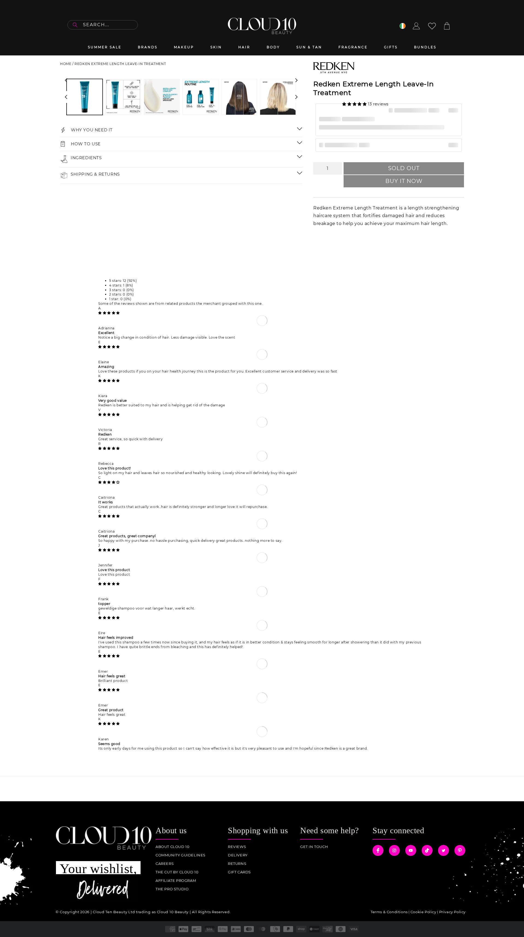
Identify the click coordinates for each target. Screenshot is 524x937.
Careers (165, 863)
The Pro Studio (172, 889)
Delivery (238, 855)
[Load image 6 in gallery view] (278, 97)
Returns (237, 863)
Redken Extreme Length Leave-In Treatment (120, 64)
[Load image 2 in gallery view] (123, 97)
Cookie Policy (423, 912)
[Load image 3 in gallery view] (162, 97)
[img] (109, 313)
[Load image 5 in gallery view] (239, 97)
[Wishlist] (432, 26)
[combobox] (102, 24)
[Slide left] (66, 97)
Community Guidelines (181, 855)
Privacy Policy (452, 912)
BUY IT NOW (403, 181)
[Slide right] (296, 97)
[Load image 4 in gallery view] (201, 97)
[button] (355, 104)
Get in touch (314, 847)
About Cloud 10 (172, 847)
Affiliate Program (176, 880)
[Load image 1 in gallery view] (85, 97)
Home (65, 64)
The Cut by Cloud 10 (177, 872)
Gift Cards (239, 872)
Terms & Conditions (389, 912)
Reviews (237, 847)
